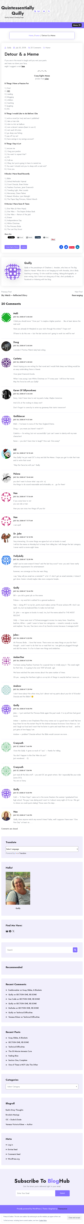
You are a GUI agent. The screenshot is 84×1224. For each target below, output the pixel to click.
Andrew (17, 686)
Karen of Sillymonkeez (24, 390)
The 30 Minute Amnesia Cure (20, 1051)
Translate (22, 853)
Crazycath (18, 743)
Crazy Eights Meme (12, 247)
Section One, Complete (17, 1060)
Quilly (28, 263)
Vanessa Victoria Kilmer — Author (19, 1124)
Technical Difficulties (24, 1012)
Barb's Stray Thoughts (14, 1110)
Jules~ (16, 634)
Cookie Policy (43, 1220)
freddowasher (13, 990)
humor (37, 35)
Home (31, 35)
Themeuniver (62, 1208)
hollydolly (18, 556)
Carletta (17, 358)
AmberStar (18, 657)
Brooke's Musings (12, 1115)
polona (16, 473)
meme (24, 247)
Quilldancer (19, 416)
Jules (46, 79)
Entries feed (12, 1149)
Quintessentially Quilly (17, 10)
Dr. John (17, 533)
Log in (10, 1145)
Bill (14, 449)
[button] (77, 25)
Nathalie (11, 1008)
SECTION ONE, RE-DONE (26, 994)
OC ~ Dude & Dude (13, 1119)
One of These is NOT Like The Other (23, 1065)
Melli (15, 313)
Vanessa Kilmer (14, 1017)
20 (36, 47)
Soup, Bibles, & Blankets (32, 990)
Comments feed (14, 1154)
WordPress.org (14, 1159)
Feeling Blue (13, 1056)
